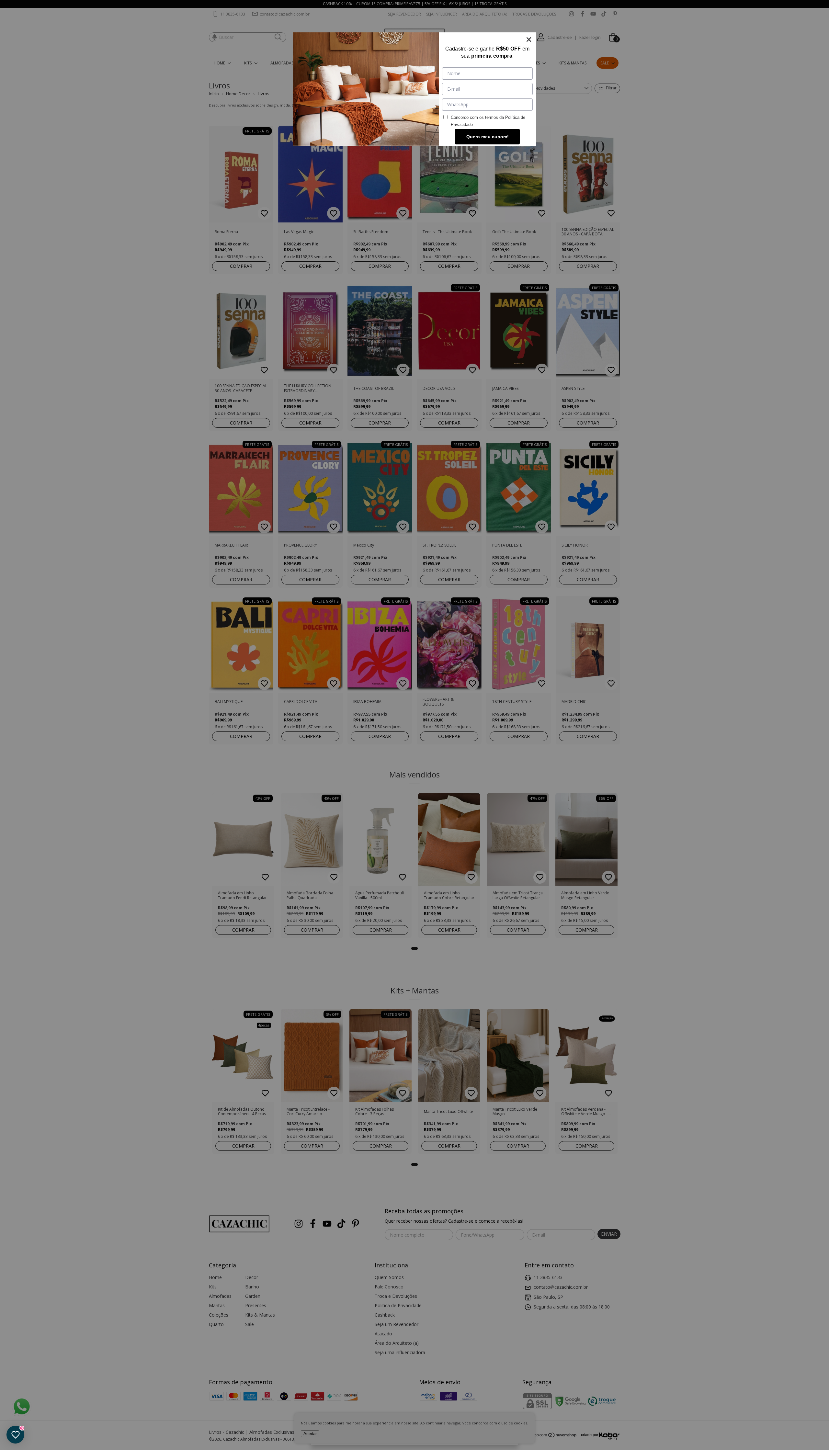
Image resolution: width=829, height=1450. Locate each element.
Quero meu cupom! (487, 136)
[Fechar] (529, 39)
